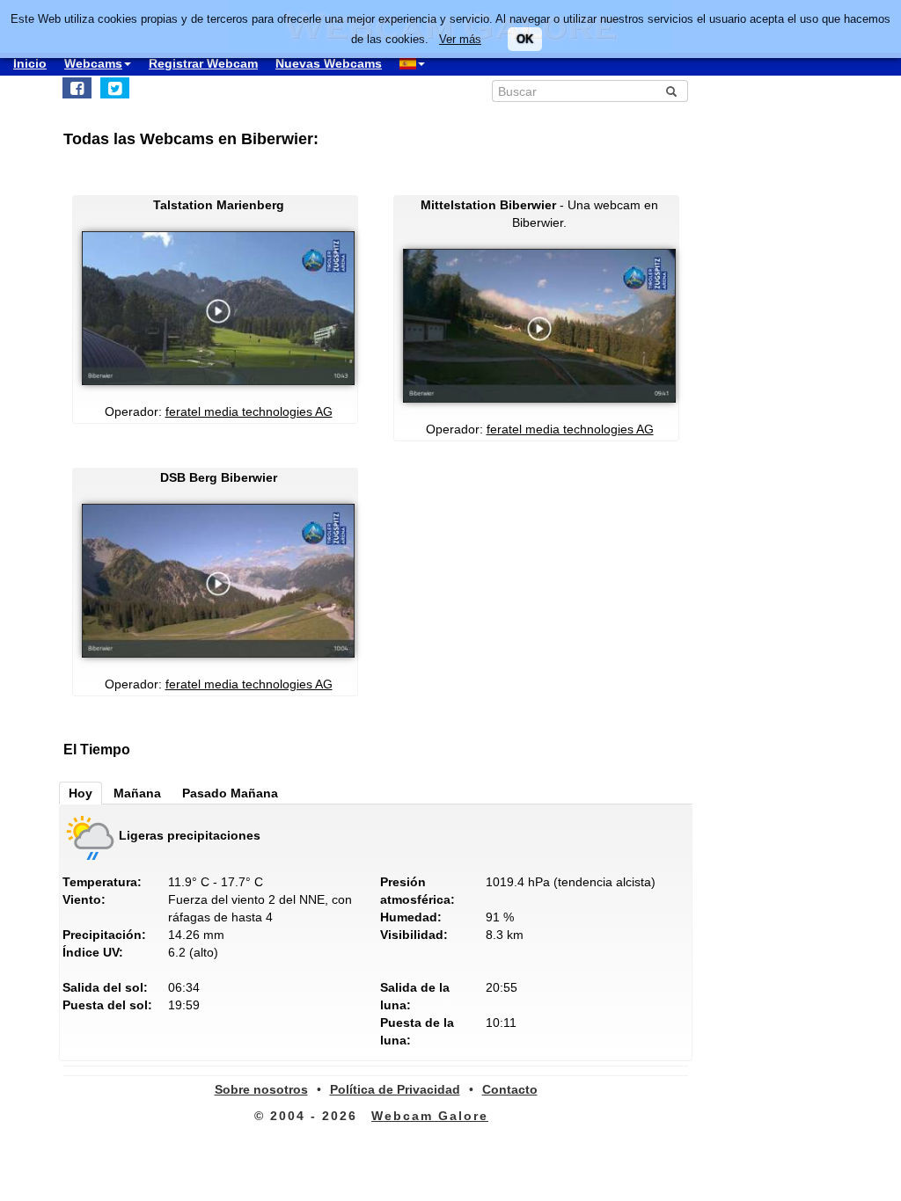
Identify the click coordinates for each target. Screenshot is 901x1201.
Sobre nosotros (261, 1089)
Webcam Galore (429, 1116)
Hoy (80, 793)
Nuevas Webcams (328, 63)
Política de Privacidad (395, 1089)
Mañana (137, 793)
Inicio (30, 63)
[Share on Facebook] (77, 87)
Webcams (93, 63)
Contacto (510, 1089)
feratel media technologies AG (249, 411)
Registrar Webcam (203, 63)
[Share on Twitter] (114, 87)
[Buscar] (671, 91)
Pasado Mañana (230, 793)
